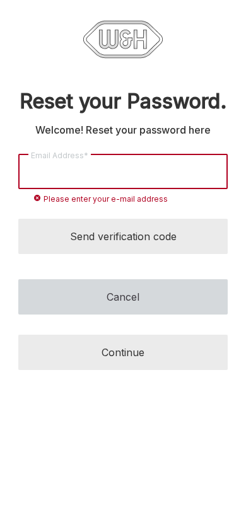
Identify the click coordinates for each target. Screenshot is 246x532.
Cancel (123, 297)
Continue (123, 352)
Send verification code (123, 236)
